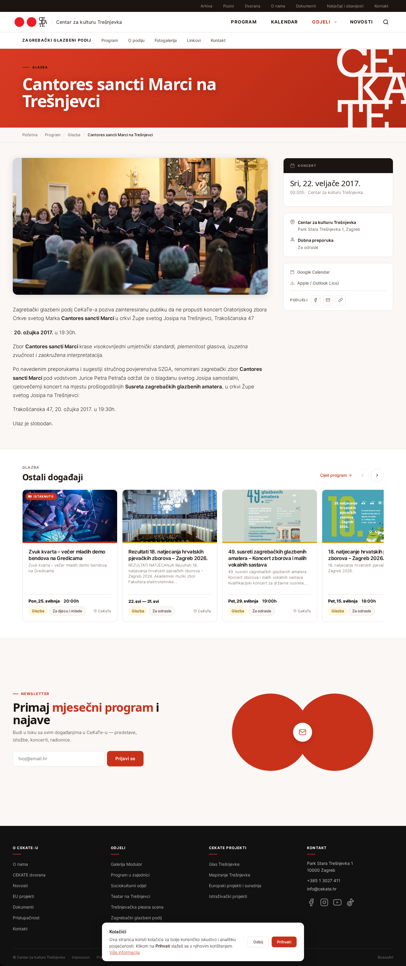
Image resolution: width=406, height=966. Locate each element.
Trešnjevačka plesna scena (137, 906)
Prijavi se (125, 758)
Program (243, 22)
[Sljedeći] (377, 475)
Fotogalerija (166, 40)
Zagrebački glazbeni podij (136, 917)
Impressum (81, 957)
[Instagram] (324, 902)
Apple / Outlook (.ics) (318, 283)
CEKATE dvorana (29, 874)
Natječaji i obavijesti (345, 6)
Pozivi (228, 6)
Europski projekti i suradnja (235, 885)
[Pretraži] (386, 22)
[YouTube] (337, 902)
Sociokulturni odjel (128, 885)
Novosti (361, 22)
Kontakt (381, 6)
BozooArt (385, 957)
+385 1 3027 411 (323, 880)
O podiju (136, 40)
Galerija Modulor (126, 864)
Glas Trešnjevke (224, 864)
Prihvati (284, 942)
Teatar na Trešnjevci (130, 896)
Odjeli (321, 22)
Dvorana (252, 6)
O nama (278, 6)
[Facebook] (316, 300)
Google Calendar (313, 272)
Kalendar (284, 22)
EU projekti (23, 896)
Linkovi (194, 40)
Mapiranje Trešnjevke (229, 874)
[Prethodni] (362, 475)
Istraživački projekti (228, 896)
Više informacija (124, 952)
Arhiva (206, 6)
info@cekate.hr (321, 888)
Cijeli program (333, 475)
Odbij (258, 942)
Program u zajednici (130, 874)
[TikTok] (350, 902)
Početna (29, 134)
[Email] (328, 300)
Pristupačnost (26, 917)
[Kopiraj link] (341, 300)
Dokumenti (306, 6)
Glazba (74, 134)
